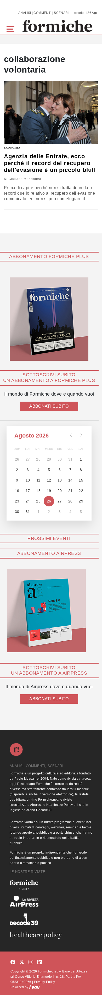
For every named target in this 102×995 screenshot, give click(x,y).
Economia (12, 147)
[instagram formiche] (30, 962)
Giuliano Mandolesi (25, 179)
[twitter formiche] (21, 962)
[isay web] (34, 987)
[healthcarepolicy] (51, 935)
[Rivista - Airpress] (51, 901)
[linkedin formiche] (39, 962)
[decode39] (51, 919)
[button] (11, 28)
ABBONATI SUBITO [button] (49, 406)
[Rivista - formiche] (51, 885)
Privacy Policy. (45, 982)
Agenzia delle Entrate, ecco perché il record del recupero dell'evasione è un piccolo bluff (50, 163)
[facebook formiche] (12, 962)
